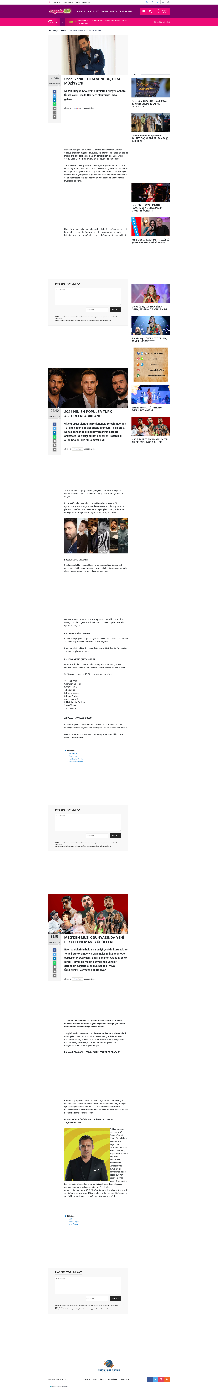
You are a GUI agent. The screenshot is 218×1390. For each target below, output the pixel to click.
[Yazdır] (54, 112)
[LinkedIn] (54, 100)
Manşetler (57, 2)
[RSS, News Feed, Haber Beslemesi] (167, 1379)
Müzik (91, 11)
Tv (97, 11)
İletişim (102, 1379)
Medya (113, 11)
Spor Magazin (126, 11)
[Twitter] (54, 96)
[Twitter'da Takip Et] (157, 2)
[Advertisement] (96, 129)
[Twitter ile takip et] (155, 1379)
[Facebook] (54, 91)
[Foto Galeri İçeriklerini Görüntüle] (168, 2)
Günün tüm (162, 22)
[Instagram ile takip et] (161, 1379)
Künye (95, 1379)
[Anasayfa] (49, 2)
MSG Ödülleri (73, 1224)
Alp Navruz (73, 753)
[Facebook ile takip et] (150, 1379)
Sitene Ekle (86, 2)
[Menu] (144, 11)
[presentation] (56, 22)
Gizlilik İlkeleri (113, 1379)
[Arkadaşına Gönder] (54, 108)
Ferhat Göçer (74, 1222)
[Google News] (77, 108)
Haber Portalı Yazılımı (60, 1387)
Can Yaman (73, 756)
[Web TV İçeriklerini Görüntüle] (163, 2)
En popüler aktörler (76, 762)
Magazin (81, 11)
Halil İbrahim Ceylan (76, 759)
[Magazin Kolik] (60, 11)
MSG (70, 1219)
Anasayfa (86, 1379)
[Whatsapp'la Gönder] (54, 104)
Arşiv (78, 2)
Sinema (104, 11)
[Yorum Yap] (54, 117)
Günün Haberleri (68, 2)
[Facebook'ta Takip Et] (152, 2)
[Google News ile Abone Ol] (147, 2)
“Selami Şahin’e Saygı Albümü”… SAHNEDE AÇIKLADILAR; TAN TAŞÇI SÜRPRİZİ (104, 22)
